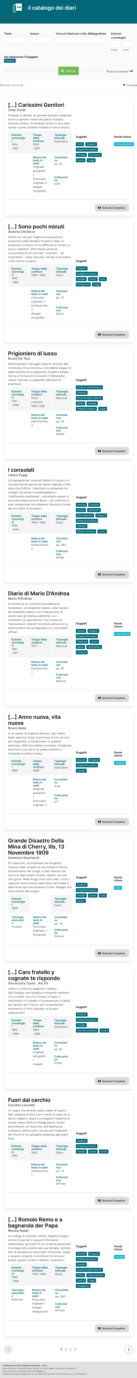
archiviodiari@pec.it (36, 1371)
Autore (34, 33)
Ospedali (92, 403)
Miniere (80, 901)
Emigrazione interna (86, 1146)
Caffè (80, 144)
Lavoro (80, 160)
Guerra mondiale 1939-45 (89, 398)
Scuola (103, 1151)
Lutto (102, 279)
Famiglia (81, 155)
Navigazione (83, 284)
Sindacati (81, 652)
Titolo (8, 33)
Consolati (94, 504)
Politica (80, 1280)
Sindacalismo (94, 647)
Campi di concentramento (89, 387)
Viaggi (91, 160)
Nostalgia (119, 763)
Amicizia (81, 504)
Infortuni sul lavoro (86, 531)
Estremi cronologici (118, 35)
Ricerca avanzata (118, 71)
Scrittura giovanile (123, 144)
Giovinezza (95, 155)
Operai (80, 647)
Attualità (119, 1256)
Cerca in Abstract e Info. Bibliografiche (81, 33)
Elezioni (81, 631)
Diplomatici (94, 510)
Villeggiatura (83, 1286)
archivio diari (19, 20)
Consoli (80, 510)
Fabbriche (82, 641)
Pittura (80, 1275)
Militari (80, 403)
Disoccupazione (85, 515)
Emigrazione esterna (86, 149)
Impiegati (81, 526)
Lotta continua (122, 634)
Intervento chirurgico (87, 1030)
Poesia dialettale (95, 1275)
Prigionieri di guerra (86, 408)
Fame (118, 887)
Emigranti (10, 60)
